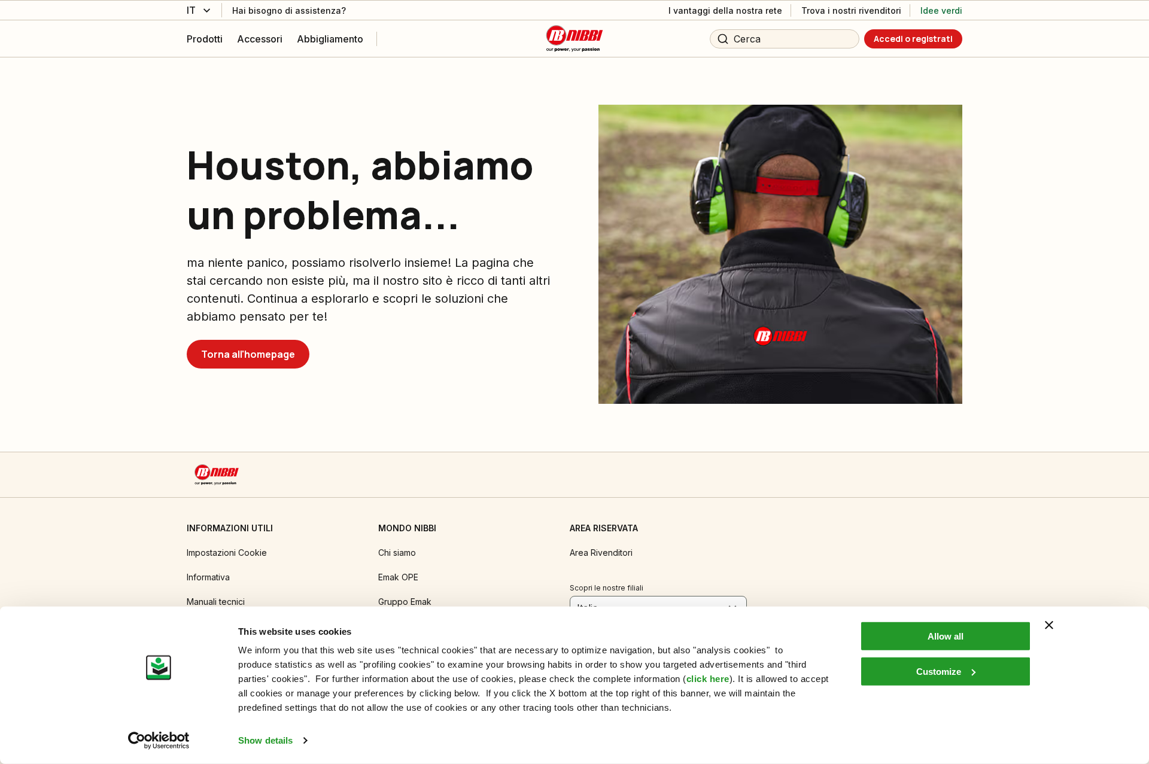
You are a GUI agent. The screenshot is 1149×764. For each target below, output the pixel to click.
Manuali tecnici (216, 601)
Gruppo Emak (404, 601)
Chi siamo (397, 552)
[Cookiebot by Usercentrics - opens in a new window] (159, 741)
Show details (265, 740)
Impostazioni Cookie (227, 552)
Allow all (945, 636)
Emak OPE (398, 577)
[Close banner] (1049, 625)
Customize (938, 671)
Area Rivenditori (601, 552)
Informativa (208, 577)
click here (707, 679)
